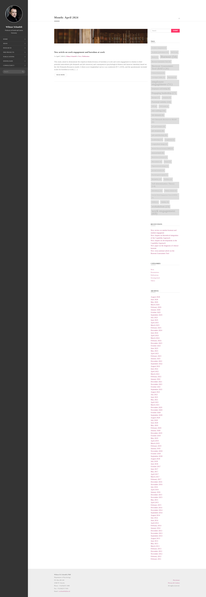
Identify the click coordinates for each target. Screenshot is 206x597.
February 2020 (156, 428)
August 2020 (155, 418)
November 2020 (156, 410)
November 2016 (156, 484)
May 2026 (154, 302)
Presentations (155, 272)
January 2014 (155, 528)
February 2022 (156, 376)
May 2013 (154, 543)
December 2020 (156, 407)
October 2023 (156, 346)
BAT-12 (174, 52)
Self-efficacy (157, 190)
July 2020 (154, 420)
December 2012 (156, 551)
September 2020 (156, 415)
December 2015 (156, 495)
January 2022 (155, 379)
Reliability (156, 179)
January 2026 (155, 310)
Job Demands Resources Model (164, 120)
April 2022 (155, 371)
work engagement (163, 212)
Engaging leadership (164, 93)
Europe (155, 97)
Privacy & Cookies (174, 583)
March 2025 (155, 325)
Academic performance (160, 52)
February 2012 (156, 556)
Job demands (158, 115)
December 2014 (156, 507)
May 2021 (154, 400)
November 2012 (156, 554)
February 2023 (156, 356)
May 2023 (154, 351)
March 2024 (155, 338)
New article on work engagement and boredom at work (79, 52)
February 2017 (156, 479)
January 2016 (155, 492)
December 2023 (156, 343)
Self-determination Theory (163, 185)
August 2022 (155, 366)
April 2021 (155, 402)
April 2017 (155, 474)
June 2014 (154, 520)
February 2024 (156, 341)
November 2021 (156, 384)
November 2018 (156, 451)
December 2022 (156, 361)
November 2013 (156, 533)
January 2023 (155, 359)
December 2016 (156, 482)
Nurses (168, 161)
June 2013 (154, 541)
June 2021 (154, 397)
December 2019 (156, 433)
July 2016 (154, 487)
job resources (158, 131)
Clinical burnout (158, 73)
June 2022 (154, 369)
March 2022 (155, 374)
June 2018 (154, 464)
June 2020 (154, 423)
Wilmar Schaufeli (71, 56)
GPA (154, 106)
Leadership (157, 140)
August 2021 (155, 392)
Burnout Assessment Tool (161, 62)
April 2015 (155, 502)
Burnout (169, 56)
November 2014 (156, 510)
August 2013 (155, 538)
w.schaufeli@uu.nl (64, 591)
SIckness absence (170, 190)
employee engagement (162, 83)
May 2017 (154, 472)
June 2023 (154, 348)
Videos (153, 280)
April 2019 (155, 441)
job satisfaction (159, 135)
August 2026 (155, 297)
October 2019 (156, 436)
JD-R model (164, 106)
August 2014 (155, 515)
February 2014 (156, 525)
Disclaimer (176, 580)
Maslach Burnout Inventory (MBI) (162, 148)
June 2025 (154, 320)
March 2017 (155, 477)
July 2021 (154, 394)
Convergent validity (158, 77)
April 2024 (155, 335)
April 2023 (155, 353)
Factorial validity (161, 102)
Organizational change (160, 166)
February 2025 (156, 328)
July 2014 (154, 518)
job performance (158, 126)
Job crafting (158, 111)
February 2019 (156, 446)
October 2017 (156, 466)
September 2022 (156, 364)
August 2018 (155, 459)
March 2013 (155, 546)
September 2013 (156, 536)
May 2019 (154, 438)
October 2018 (156, 454)
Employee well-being (161, 89)
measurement (158, 153)
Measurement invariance (159, 157)
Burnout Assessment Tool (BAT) (162, 67)
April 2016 (155, 490)
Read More (60, 75)
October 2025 (156, 312)
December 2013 (156, 531)
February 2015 (156, 505)
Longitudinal (169, 140)
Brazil (155, 57)
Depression (172, 77)
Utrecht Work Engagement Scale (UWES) (164, 196)
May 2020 (154, 425)
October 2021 (156, 387)
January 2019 (155, 448)
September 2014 (156, 513)
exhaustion (166, 97)
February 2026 (156, 307)
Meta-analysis (156, 161)
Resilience (168, 179)
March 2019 (155, 443)
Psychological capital (159, 175)
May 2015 (154, 500)
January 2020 (155, 430)
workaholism (160, 206)
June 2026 (154, 299)
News (80, 56)
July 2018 (154, 461)
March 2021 (155, 405)
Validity (165, 202)
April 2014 (155, 523)
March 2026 (155, 305)
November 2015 (156, 497)
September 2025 (156, 315)
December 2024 (156, 330)
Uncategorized (155, 278)
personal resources (158, 170)
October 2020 (156, 412)
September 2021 (156, 389)
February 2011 (156, 559)
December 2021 (156, 382)
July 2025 (154, 317)
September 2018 (156, 456)
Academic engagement (159, 47)
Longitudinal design (159, 144)
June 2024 (154, 333)
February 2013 (156, 549)
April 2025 (155, 323)
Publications (85, 56)
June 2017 (154, 469)
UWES (155, 202)
